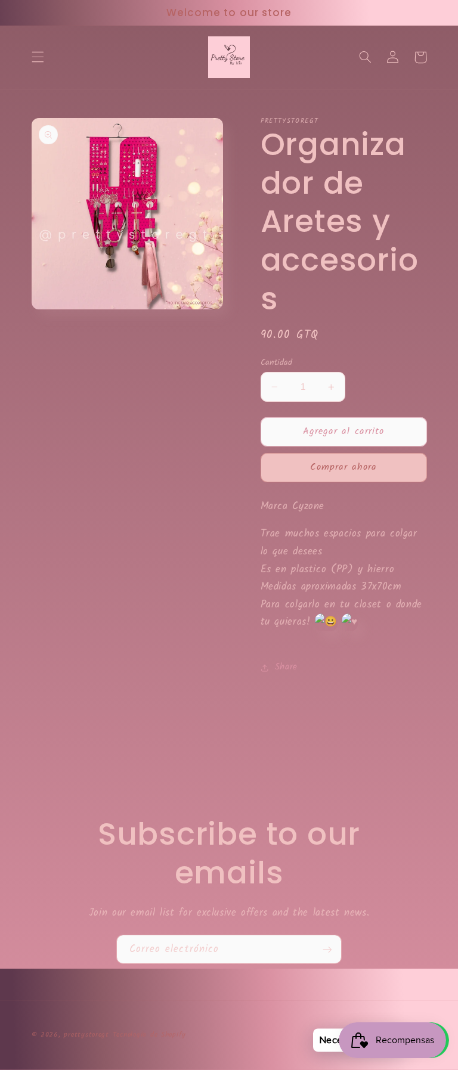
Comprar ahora (343, 467)
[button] (37, 57)
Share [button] (286, 667)
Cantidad (277, 362)
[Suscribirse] (327, 949)
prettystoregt (86, 1034)
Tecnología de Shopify (149, 1034)
